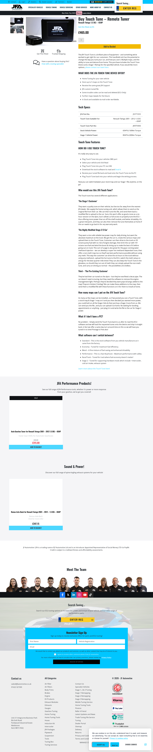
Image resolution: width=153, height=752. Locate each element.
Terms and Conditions (84, 739)
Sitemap (78, 726)
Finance (78, 708)
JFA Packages (50, 729)
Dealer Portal (80, 723)
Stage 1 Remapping (82, 693)
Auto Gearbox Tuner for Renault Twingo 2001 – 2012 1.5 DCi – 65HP (36, 431)
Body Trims (49, 690)
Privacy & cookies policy (119, 738)
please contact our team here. (97, 67)
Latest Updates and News (85, 714)
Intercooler (49, 726)
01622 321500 (16, 687)
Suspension (49, 736)
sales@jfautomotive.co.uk (21, 684)
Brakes (47, 693)
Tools (47, 739)
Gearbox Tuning (51, 711)
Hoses (47, 720)
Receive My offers (76, 662)
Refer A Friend (80, 711)
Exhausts (48, 705)
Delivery (78, 729)
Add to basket (36, 447)
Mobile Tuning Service (83, 702)
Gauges (48, 708)
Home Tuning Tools (52, 717)
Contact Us (79, 684)
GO (92, 619)
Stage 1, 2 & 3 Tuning (83, 690)
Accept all (101, 744)
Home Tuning (50, 714)
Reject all (115, 745)
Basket (69, 2)
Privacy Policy (106, 657)
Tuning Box (49, 742)
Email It (118, 169)
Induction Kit (50, 723)
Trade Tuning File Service (85, 717)
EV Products (49, 699)
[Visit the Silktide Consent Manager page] (145, 744)
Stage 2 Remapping (82, 696)
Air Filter (48, 684)
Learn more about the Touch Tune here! (94, 368)
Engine (47, 696)
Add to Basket (110, 46)
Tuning (78, 720)
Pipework (48, 732)
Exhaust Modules (51, 702)
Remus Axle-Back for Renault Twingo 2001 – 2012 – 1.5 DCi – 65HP (36, 512)
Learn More (87, 13)
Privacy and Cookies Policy (85, 736)
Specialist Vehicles (82, 687)
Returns (78, 732)
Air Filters (48, 687)
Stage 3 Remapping (82, 699)
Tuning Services (51, 745)
